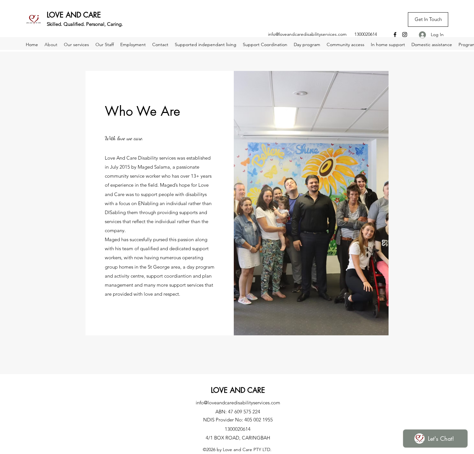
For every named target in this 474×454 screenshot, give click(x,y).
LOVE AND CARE (74, 14)
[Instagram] (404, 34)
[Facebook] (395, 34)
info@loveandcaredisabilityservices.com (307, 34)
